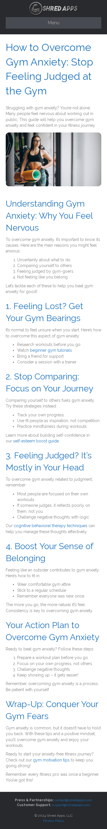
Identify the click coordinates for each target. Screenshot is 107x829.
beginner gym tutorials (51, 350)
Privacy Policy (53, 821)
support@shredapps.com (71, 805)
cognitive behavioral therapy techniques (50, 525)
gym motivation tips (51, 760)
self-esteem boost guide (36, 441)
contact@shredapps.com (73, 800)
